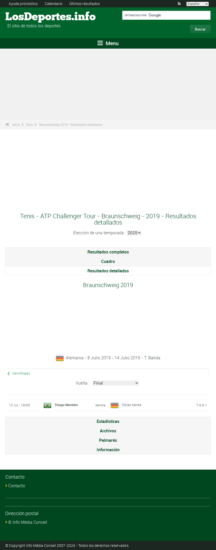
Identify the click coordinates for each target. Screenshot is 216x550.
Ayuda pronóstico (23, 3)
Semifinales (21, 373)
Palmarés (108, 440)
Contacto (16, 486)
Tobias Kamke (131, 405)
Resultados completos (108, 252)
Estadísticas (108, 421)
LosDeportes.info (25, 17)
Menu (111, 43)
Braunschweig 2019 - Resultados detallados (70, 124)
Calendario (53, 3)
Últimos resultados (84, 3)
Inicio (16, 124)
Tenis (29, 124)
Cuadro (108, 261)
